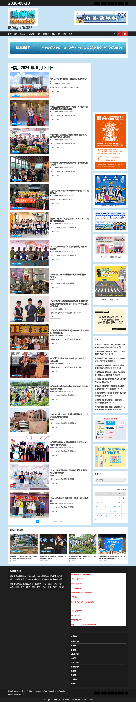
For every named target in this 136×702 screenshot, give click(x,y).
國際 (59, 34)
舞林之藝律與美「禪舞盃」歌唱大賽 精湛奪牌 (29, 505)
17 (97, 511)
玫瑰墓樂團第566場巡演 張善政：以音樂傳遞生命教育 (53, 544)
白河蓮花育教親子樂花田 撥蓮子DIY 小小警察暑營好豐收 (29, 393)
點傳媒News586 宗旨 (16, 691)
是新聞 (73, 675)
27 (110, 516)
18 (102, 511)
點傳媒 (52, 280)
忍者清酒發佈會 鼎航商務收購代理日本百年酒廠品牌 (29, 365)
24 (97, 516)
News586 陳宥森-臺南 (56, 224)
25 (102, 516)
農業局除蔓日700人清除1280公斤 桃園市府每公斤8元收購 (82, 544)
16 (124, 507)
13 (110, 507)
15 (119, 507)
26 (106, 516)
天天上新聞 (75, 662)
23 (124, 511)
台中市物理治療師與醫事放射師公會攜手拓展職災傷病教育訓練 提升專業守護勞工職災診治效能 (29, 309)
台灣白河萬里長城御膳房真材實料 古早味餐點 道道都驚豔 (29, 337)
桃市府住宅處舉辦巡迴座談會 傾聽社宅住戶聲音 (29, 169)
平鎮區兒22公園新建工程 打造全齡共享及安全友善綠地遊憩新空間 (24, 544)
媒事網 (73, 658)
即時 (125, 34)
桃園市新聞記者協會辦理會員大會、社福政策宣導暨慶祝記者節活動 (112, 544)
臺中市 (13, 95)
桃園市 (19, 123)
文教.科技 (32, 34)
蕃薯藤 (73, 650)
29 (119, 516)
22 (119, 511)
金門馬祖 (20, 207)
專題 (39, 34)
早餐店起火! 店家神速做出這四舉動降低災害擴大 (29, 281)
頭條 (9, 34)
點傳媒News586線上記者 (37, 691)
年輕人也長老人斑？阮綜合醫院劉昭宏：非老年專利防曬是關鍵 (29, 421)
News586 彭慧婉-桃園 (56, 112)
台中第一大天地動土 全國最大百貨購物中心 (29, 85)
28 (115, 516)
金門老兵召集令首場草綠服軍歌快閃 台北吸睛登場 (29, 197)
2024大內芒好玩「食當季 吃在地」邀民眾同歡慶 (29, 253)
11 (102, 507)
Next (61, 521)
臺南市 (19, 235)
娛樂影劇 (46, 34)
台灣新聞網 (75, 666)
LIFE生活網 (75, 654)
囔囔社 (73, 683)
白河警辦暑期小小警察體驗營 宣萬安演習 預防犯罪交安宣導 (29, 449)
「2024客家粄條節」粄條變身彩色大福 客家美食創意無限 (29, 477)
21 (115, 511)
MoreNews (76, 699)
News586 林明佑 (55, 84)
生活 (70, 34)
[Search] (114, 34)
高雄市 (19, 291)
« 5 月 (97, 519)
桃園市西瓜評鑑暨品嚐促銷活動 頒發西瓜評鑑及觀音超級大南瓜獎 (29, 141)
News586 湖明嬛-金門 (56, 196)
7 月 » (123, 519)
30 (124, 516)
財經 (15, 34)
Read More (55, 92)
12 (106, 507)
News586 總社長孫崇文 (56, 309)
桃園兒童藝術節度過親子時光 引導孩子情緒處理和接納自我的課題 (29, 113)
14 (115, 507)
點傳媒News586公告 (16, 694)
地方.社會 (23, 34)
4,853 (55, 521)
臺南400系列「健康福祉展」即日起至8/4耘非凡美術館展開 (29, 225)
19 (106, 511)
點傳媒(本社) (75, 641)
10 (97, 507)
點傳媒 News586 (20, 27)
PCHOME (74, 645)
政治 (53, 34)
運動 (64, 34)
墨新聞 (73, 671)
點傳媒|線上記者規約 (57, 691)
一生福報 (74, 679)
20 (110, 511)
